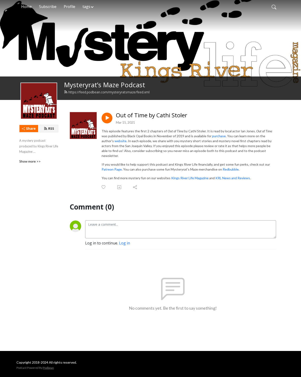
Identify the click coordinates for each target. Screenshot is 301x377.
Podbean (48, 367)
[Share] (135, 187)
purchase (219, 136)
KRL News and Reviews (232, 178)
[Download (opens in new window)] (119, 187)
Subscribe (47, 6)
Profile (69, 6)
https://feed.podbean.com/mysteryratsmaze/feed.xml (109, 92)
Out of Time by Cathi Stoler (151, 115)
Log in (124, 243)
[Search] (274, 6)
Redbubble (231, 169)
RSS (51, 128)
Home (26, 6)
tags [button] (86, 6)
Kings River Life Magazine (190, 178)
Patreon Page (112, 169)
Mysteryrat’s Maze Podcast (104, 84)
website (121, 141)
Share (31, 128)
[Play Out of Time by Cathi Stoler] (107, 118)
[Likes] (104, 187)
